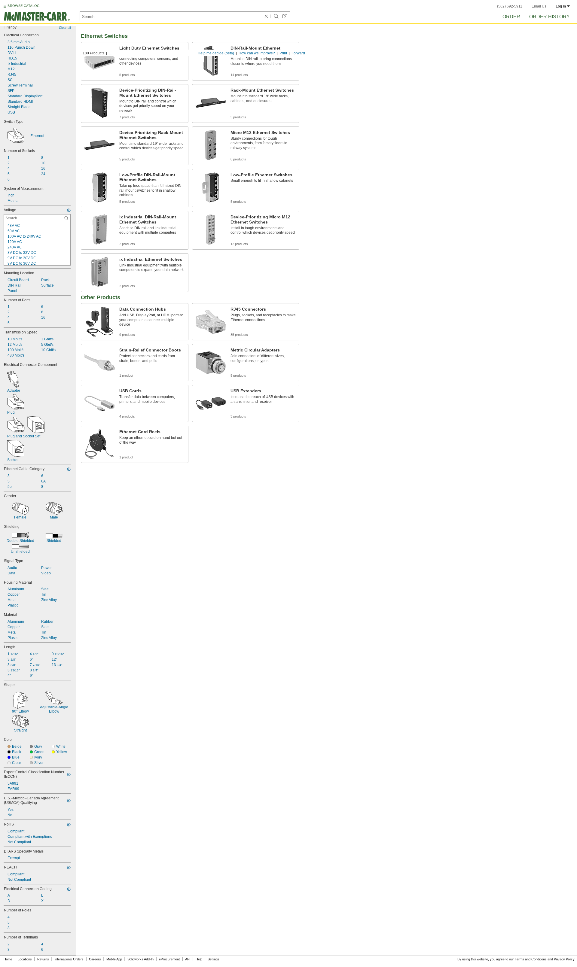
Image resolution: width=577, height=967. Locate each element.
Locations (25, 959)
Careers (95, 959)
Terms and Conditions (531, 959)
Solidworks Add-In (140, 959)
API (187, 959)
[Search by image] (285, 16)
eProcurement (169, 959)
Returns (43, 959)
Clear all (65, 27)
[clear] (266, 16)
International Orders (69, 959)
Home (8, 959)
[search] (66, 218)
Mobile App (114, 959)
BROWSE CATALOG (24, 6)
